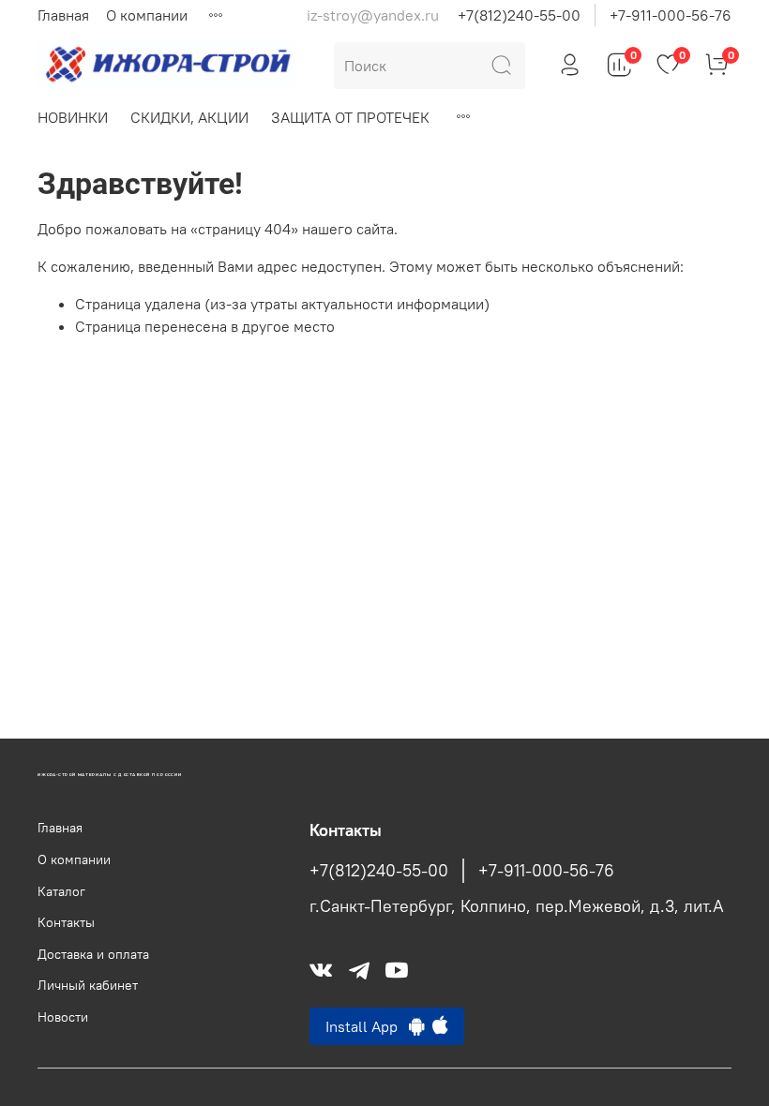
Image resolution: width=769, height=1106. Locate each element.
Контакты (66, 922)
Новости (63, 1017)
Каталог (61, 891)
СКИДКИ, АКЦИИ (189, 117)
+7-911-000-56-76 (670, 15)
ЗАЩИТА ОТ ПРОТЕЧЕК (350, 117)
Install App (367, 1026)
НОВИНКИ (73, 117)
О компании (147, 15)
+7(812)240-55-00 (519, 15)
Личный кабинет (88, 985)
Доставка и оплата (93, 954)
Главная (63, 15)
